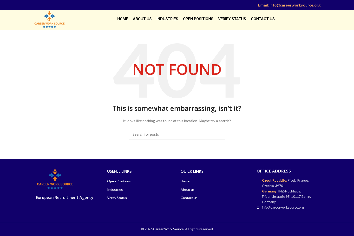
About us (188, 189)
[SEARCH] (219, 134)
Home (185, 181)
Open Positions (119, 181)
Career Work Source (168, 229)
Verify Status (117, 198)
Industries (115, 189)
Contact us (189, 198)
